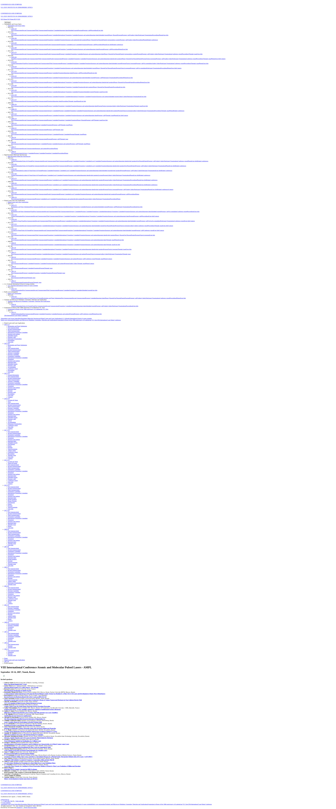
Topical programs (151, 59)
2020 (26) (14, 57)
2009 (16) (14, 104)
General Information (16, 63)
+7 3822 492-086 (19, 801)
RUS (15, 19)
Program (80, 30)
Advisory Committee (53, 110)
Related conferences (152, 40)
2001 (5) (13, 262)
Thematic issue (193, 54)
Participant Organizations (145, 35)
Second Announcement (28, 30)
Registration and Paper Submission (20, 207)
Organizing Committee (53, 30)
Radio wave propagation (14, 293)
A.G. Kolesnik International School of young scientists (23, 285)
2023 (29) (14, 43)
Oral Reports (99, 40)
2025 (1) (13, 312)
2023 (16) (14, 210)
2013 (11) (14, 233)
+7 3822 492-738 (7, 801)
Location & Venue (27, 170)
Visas (12, 59)
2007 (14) (14, 114)
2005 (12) (14, 123)
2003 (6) (13, 257)
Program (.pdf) (87, 30)
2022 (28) (14, 47)
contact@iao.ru (5, 799)
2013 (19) (14, 90)
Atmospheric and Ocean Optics (16, 25)
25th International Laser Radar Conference (16, 315)
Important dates (64, 30)
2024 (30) (14, 38)
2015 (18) (14, 173)
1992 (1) (13, 281)
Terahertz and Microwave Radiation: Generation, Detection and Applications (29, 301)
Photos (161, 35)
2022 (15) (14, 288)
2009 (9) (13, 243)
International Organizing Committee (68, 35)
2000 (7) (13, 147)
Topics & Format (27, 161)
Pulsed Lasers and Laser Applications (18, 202)
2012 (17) (14, 178)
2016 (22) (14, 76)
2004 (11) (14, 128)
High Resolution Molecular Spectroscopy (19, 156)
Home (6, 658)
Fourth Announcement (53, 44)
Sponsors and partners (84, 35)
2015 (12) (14, 229)
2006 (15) (14, 188)
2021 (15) (14, 214)
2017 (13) (14, 224)
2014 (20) (14, 85)
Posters (105, 40)
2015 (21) (14, 81)
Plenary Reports (112, 35)
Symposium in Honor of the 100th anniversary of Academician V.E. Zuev (28, 309)
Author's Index (134, 35)
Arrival (150, 221)
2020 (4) (13, 304)
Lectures (100, 175)
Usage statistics (6, 802)
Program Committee (52, 35)
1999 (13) (14, 197)
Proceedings (94, 30)
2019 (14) (14, 219)
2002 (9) (13, 137)
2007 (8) (13, 248)
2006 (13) (14, 118)
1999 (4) (13, 266)
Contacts (223, 59)
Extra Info (100, 30)
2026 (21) (14, 159)
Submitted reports (73, 30)
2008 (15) (14, 109)
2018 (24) (14, 66)
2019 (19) (14, 169)
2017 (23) (14, 71)
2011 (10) (14, 238)
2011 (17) (14, 99)
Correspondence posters (113, 40)
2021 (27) (14, 52)
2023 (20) (14, 164)
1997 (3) (13, 271)
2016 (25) (14, 296)
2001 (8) (13, 142)
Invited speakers (82, 40)
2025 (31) (14, 33)
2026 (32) (14, 29)
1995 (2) (13, 276)
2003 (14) (14, 192)
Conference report (177, 54)
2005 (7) (13, 252)
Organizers (63, 40)
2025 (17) (14, 205)
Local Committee (77, 44)
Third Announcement (41, 30)
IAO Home (4, 19)
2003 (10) (14, 133)
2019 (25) (14, 62)
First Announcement (16, 30)
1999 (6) (13, 151)
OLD (18, 19)
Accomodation (148, 63)
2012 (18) (14, 95)
